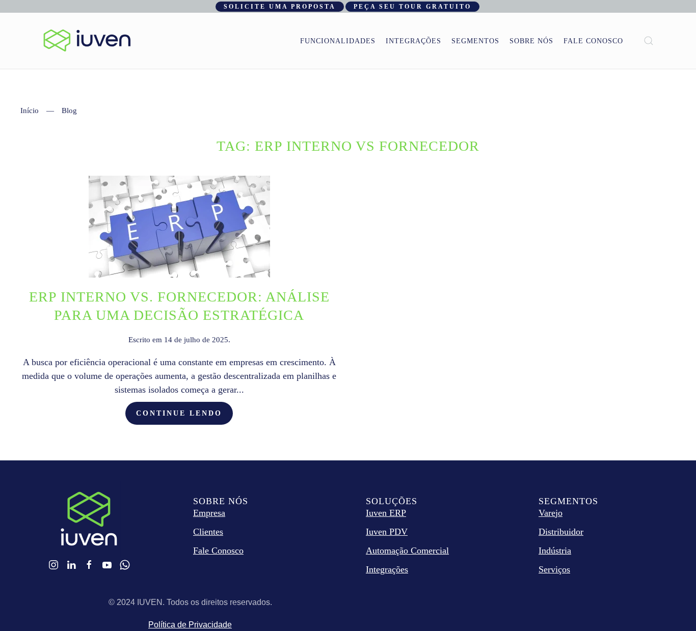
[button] (649, 40)
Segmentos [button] (475, 41)
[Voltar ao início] (87, 40)
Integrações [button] (413, 41)
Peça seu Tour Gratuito (412, 6)
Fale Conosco (593, 41)
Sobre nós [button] (531, 41)
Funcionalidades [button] (338, 41)
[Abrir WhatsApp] (670, 605)
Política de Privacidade (190, 624)
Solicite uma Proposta (280, 6)
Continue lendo (179, 413)
